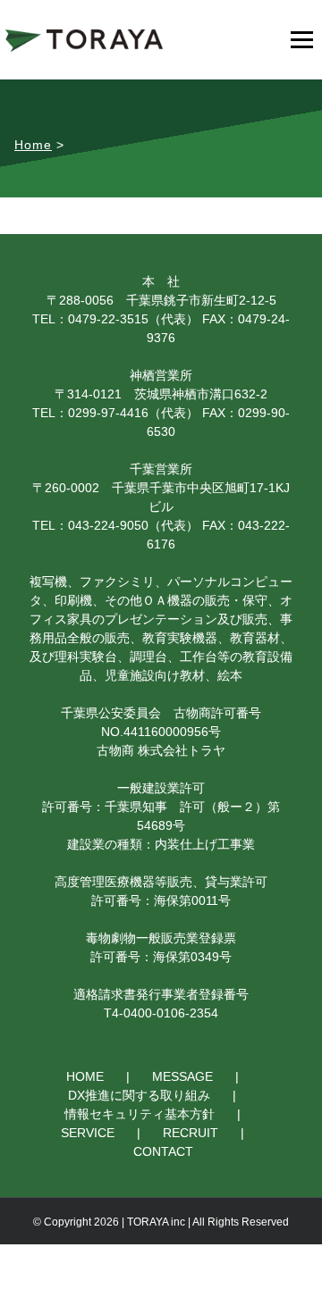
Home (33, 145)
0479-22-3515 (108, 319)
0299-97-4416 (108, 413)
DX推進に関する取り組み (139, 1095)
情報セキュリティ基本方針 (139, 1114)
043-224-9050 (108, 525)
